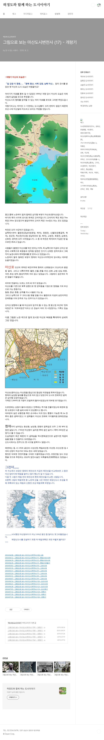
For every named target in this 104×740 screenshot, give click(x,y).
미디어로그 (28, 14)
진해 (81, 153)
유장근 (82, 169)
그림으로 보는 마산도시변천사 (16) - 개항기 (25, 634)
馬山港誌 (89, 169)
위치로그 (43, 14)
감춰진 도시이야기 (86, 81)
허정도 (96, 173)
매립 (91, 189)
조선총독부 (83, 166)
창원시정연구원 (85, 133)
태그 (14, 14)
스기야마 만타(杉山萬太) (88, 186)
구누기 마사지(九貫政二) (88, 143)
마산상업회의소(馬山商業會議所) (90, 138)
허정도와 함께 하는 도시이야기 (26, 5)
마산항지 (90, 130)
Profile (82, 201)
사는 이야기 (84, 102)
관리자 (70, 14)
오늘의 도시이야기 (86, 85)
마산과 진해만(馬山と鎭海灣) (90, 156)
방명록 (57, 14)
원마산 (98, 126)
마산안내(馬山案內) (87, 163)
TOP (99, 731)
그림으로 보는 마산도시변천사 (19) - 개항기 (25, 627)
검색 (93, 5)
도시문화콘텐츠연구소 (87, 126)
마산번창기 (92, 166)
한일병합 (83, 130)
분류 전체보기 (85, 72)
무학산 (82, 159)
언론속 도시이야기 (86, 93)
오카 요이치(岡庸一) (92, 159)
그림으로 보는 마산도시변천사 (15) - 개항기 (25, 637)
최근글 (82, 208)
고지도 (97, 163)
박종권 (82, 146)
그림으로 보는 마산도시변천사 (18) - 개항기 (25, 630)
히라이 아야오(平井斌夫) (88, 149)
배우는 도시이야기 (86, 89)
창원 (87, 189)
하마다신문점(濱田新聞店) (89, 179)
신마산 (82, 189)
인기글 (90, 208)
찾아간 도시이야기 (86, 97)
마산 (81, 182)
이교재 (87, 153)
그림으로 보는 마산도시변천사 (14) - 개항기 (25, 640)
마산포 (91, 173)
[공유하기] (14, 610)
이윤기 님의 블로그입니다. (16, 692)
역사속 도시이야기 (14, 623)
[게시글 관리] (17, 610)
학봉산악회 (83, 173)
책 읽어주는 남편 (86, 106)
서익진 (82, 176)
